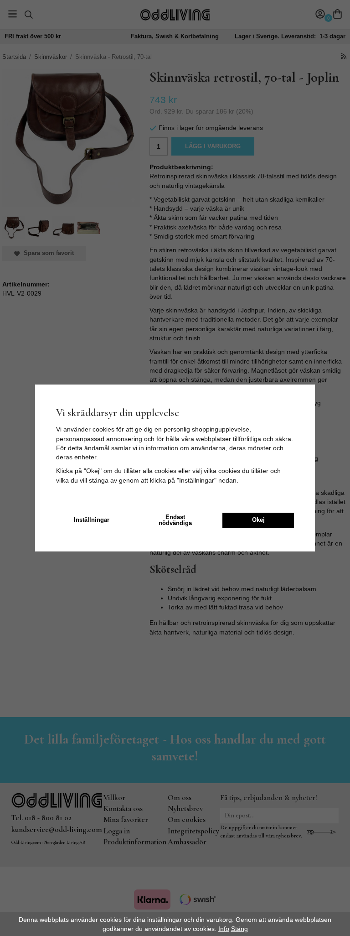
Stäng (239, 928)
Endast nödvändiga (175, 520)
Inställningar (91, 520)
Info (223, 928)
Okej (258, 520)
